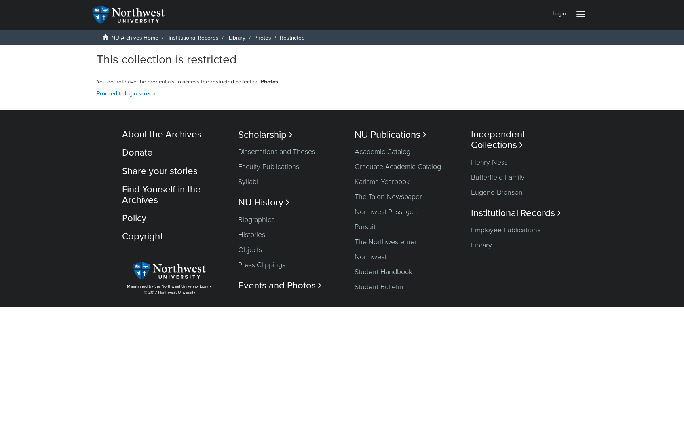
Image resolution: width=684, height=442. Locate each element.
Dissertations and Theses (276, 151)
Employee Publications (505, 230)
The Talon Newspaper (388, 196)
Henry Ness (489, 162)
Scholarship (265, 134)
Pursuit (365, 226)
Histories (251, 234)
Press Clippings (261, 264)
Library (237, 37)
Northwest (370, 256)
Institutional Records (193, 37)
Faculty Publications (268, 166)
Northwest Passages (386, 211)
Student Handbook (383, 271)
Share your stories (160, 171)
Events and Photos (280, 285)
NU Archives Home (134, 37)
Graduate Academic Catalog (398, 166)
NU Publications (390, 134)
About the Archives (161, 134)
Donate (137, 152)
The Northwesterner (386, 241)
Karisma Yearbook (382, 181)
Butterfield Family (497, 177)
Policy (134, 218)
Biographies (256, 219)
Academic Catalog (382, 151)
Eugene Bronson (496, 192)
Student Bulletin (379, 287)
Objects (250, 249)
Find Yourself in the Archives (161, 194)
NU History (263, 202)
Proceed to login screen (126, 93)
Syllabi (248, 181)
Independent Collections (498, 140)
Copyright (142, 236)
